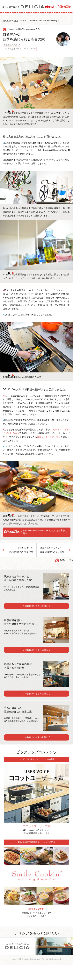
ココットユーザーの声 (36, 826)
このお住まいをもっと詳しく (36, 606)
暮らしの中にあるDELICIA (14, 21)
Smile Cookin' (36, 908)
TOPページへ (66, 560)
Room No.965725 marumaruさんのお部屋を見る (44, 532)
